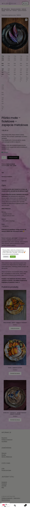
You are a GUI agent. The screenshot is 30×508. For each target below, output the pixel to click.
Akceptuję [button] (13, 256)
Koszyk (23, 504)
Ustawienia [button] (6, 256)
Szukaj (15, 505)
